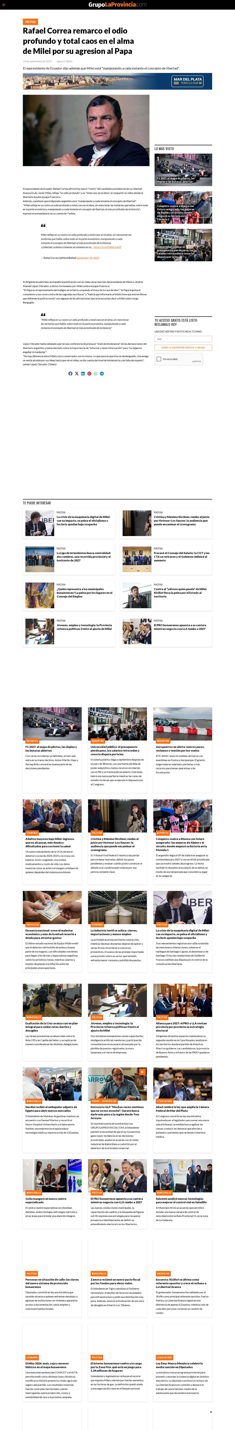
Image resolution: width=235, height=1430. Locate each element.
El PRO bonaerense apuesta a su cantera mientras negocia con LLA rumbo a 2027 (180, 626)
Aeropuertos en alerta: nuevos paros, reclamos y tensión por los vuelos (180, 748)
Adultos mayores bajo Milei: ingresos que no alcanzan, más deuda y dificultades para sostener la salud (49, 842)
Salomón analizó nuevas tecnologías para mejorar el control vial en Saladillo (181, 1200)
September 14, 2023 (88, 257)
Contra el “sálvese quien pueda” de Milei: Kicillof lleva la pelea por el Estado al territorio (180, 592)
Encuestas (33, 924)
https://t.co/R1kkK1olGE (107, 247)
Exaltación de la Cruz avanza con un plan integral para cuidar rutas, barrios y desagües (51, 1027)
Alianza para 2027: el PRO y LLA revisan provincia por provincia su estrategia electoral (181, 1027)
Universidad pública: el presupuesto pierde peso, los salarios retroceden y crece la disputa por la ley (115, 750)
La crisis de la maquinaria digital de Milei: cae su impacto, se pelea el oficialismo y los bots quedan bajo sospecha (83, 520)
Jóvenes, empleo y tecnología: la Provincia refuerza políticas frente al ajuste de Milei (84, 626)
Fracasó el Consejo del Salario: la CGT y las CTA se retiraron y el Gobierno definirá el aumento (182, 556)
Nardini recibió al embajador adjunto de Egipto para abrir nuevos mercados (51, 1108)
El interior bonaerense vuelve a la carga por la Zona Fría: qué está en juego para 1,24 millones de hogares (116, 1367)
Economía (32, 832)
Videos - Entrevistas (104, 1101)
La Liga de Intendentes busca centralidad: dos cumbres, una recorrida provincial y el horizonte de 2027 (84, 556)
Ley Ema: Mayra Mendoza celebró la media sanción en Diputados (179, 1365)
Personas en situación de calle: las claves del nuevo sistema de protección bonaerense (52, 1283)
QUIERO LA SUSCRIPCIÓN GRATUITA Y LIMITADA (183, 347)
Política (30, 22)
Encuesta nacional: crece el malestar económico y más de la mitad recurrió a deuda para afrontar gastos (50, 934)
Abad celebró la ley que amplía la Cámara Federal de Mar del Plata (182, 1108)
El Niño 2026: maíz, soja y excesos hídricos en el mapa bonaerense (47, 1365)
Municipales (34, 1017)
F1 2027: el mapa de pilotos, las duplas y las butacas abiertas (51, 748)
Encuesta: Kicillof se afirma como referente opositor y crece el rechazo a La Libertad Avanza (181, 1283)
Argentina (98, 741)
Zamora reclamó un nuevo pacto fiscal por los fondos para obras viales (115, 1281)
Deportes (32, 741)
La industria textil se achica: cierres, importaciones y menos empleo (114, 932)
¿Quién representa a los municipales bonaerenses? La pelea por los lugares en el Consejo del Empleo (84, 592)
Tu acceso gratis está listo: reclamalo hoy (176, 322)
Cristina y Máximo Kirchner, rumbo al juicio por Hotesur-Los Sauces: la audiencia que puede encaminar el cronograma (182, 520)
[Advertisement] (87, 173)
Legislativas (164, 1101)
